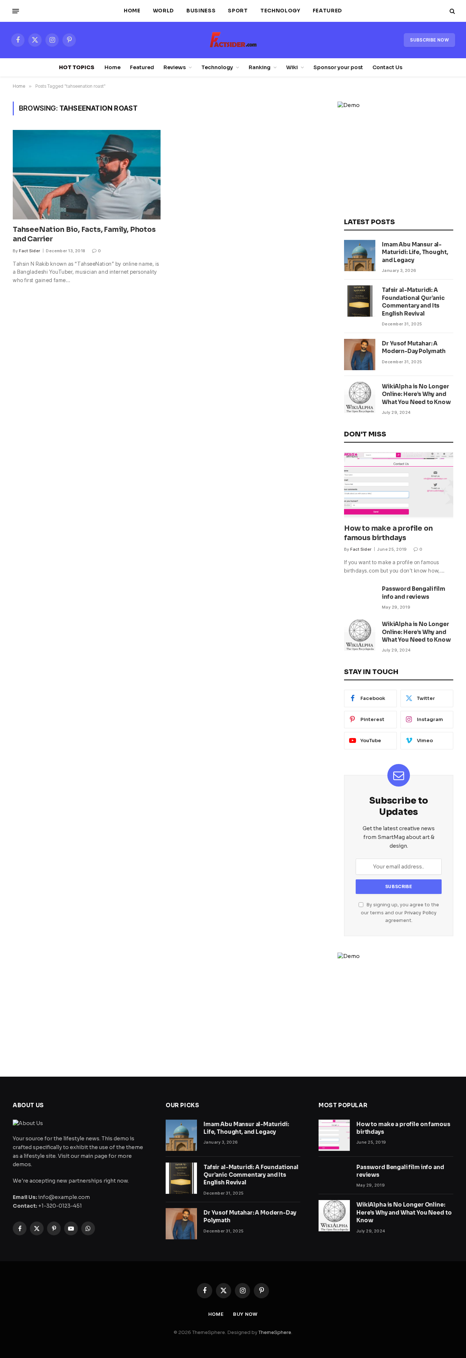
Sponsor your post (338, 67)
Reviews (174, 67)
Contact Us (387, 67)
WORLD (163, 11)
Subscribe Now (429, 40)
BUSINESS (201, 11)
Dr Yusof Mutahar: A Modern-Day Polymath (414, 347)
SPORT (238, 11)
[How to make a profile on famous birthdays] (398, 485)
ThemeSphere (274, 1332)
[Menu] (15, 11)
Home (132, 11)
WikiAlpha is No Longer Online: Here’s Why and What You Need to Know (416, 394)
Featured (327, 11)
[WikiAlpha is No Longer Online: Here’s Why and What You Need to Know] (359, 397)
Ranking (259, 67)
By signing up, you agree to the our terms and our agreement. (400, 912)
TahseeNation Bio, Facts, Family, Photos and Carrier (84, 234)
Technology (280, 11)
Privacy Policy (420, 913)
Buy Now (245, 1314)
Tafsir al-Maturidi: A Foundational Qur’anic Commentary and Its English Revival (413, 301)
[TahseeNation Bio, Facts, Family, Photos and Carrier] (87, 174)
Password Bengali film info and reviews (413, 592)
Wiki (292, 67)
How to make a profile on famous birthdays (388, 533)
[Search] (451, 11)
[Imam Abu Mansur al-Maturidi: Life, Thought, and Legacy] (359, 255)
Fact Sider (29, 250)
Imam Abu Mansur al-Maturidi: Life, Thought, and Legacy (415, 252)
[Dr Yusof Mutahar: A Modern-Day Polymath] (359, 354)
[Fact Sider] (233, 40)
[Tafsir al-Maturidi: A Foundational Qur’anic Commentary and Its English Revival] (359, 301)
